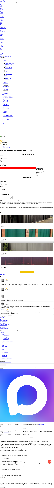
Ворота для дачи (5, 106)
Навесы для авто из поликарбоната (8, 116)
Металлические (5, 83)
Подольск (1, 25)
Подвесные (5, 112)
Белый (6, 73)
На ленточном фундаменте (8, 62)
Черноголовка (2, 15)
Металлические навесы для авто (7, 115)
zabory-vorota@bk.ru (8, 56)
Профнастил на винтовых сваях (9, 63)
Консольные (5, 111)
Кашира (1, 19)
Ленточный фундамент (6, 86)
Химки (1, 49)
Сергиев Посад (2, 10)
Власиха (1, 44)
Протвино (1, 21)
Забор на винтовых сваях (3, 327)
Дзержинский (2, 7)
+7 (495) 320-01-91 (2, 56)
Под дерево (6, 61)
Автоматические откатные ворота (8, 97)
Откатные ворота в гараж (6, 107)
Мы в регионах (2, 332)
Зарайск (1, 8)
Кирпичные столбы (6, 87)
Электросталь (2, 3)
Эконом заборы (5, 93)
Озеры (1, 54)
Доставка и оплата (4, 346)
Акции (3, 118)
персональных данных (41, 424)
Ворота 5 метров (5, 101)
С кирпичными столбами (8, 74)
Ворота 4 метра (5, 99)
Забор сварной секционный (4, 328)
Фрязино (1, 4)
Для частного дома (6, 92)
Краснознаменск (2, 14)
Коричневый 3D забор (8, 78)
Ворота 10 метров (5, 104)
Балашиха (1, 43)
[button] (1, 140)
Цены (2, 120)
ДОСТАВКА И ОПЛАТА (5, 119)
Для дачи (4, 91)
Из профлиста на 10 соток (8, 68)
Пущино (1, 12)
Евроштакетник (5, 69)
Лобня (1, 29)
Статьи (4, 121)
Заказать (2, 155)
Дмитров (1, 53)
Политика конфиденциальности (4, 366)
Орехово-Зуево (2, 17)
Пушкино (1, 13)
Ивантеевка (1, 26)
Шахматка (6, 71)
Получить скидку (3, 487)
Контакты (3, 348)
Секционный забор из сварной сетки (8, 341)
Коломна (1, 48)
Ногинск (1, 20)
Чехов (1, 45)
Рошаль (1, 5)
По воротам (5, 347)
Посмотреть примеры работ (4, 138)
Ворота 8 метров (5, 102)
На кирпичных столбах (6, 110)
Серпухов (1, 9)
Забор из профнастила (3, 319)
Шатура (1, 24)
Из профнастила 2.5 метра (8, 66)
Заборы (3, 58)
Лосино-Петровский (3, 40)
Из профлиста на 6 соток (8, 67)
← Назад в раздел (2, 274)
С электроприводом (6, 108)
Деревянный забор (2, 323)
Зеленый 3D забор (7, 77)
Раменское (1, 51)
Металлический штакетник (4, 320)
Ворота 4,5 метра (5, 100)
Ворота (3, 94)
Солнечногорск (2, 11)
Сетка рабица (5, 75)
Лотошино (1, 34)
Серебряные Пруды (3, 28)
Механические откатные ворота (7, 96)
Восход (1, 41)
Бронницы (1, 38)
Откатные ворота (5, 343)
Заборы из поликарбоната (3, 325)
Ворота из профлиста (6, 105)
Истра (1, 6)
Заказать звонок (3, 57)
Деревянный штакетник (8, 80)
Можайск (1, 30)
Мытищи (1, 46)
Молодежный (2, 37)
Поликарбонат (5, 82)
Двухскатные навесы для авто (7, 114)
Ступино (1, 16)
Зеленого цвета (5, 89)
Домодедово (2, 42)
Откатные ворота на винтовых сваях (8, 95)
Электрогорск (2, 33)
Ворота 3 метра (5, 98)
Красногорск (2, 39)
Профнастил (5, 60)
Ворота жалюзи (5, 109)
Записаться (24, 434)
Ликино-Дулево (2, 27)
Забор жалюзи (2, 326)
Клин (1, 23)
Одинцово (1, 32)
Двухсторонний (7, 70)
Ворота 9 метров (5, 103)
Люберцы (1, 22)
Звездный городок (2, 31)
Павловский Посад (2, 50)
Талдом (1, 18)
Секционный (5, 84)
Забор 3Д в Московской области (4, 324)
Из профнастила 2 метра (8, 64)
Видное (1, 35)
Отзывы (3, 117)
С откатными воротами (6, 88)
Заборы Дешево (2, 1)
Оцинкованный (7, 79)
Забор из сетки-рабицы (3, 321)
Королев (1, 52)
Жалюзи (4, 81)
